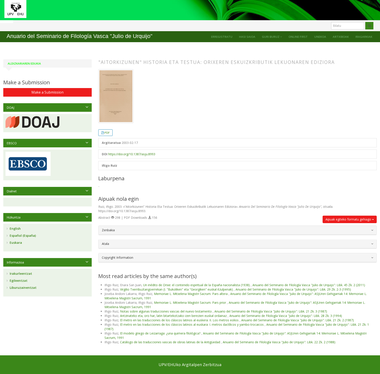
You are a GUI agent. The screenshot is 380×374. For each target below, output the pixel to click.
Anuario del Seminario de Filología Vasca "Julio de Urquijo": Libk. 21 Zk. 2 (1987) (297, 320)
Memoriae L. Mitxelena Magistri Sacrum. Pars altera (191, 294)
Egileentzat (18, 280)
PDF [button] (107, 133)
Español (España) (22, 235)
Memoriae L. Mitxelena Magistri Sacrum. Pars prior (190, 302)
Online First (298, 37)
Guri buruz (271, 37)
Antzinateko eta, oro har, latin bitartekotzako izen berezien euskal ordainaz (174, 316)
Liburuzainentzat (23, 287)
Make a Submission (47, 92)
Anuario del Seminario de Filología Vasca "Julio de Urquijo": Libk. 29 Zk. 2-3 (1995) (293, 289)
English (15, 228)
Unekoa (320, 37)
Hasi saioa (247, 37)
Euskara (15, 242)
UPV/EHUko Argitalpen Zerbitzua (190, 364)
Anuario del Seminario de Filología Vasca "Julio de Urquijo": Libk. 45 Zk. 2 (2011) (308, 285)
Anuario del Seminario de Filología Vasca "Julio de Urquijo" (79, 36)
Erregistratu (221, 37)
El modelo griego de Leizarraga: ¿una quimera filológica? (160, 333)
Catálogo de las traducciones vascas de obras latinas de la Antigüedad (170, 342)
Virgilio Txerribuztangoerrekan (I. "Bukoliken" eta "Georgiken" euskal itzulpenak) (177, 289)
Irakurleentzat (20, 273)
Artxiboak (341, 37)
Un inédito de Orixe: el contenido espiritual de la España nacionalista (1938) (197, 285)
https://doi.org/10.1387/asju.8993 (131, 154)
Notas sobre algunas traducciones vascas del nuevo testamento (166, 311)
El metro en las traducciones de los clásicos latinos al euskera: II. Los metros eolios (179, 320)
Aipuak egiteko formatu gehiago (348, 219)
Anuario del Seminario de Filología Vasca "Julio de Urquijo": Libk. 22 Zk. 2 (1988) (279, 342)
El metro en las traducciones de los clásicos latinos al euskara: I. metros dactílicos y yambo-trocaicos (192, 324)
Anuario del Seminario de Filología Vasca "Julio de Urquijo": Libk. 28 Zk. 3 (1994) (285, 316)
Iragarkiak (363, 37)
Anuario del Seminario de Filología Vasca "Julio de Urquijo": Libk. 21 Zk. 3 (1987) (270, 311)
